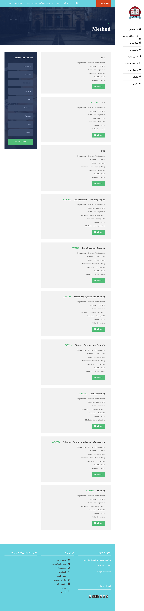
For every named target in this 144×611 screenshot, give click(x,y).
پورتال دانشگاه (44, 3)
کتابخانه (27, 3)
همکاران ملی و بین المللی (13, 3)
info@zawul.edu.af (104, 572)
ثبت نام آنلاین (66, 3)
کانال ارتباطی (104, 3)
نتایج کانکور (56, 3)
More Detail (98, 86)
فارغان (34, 3)
